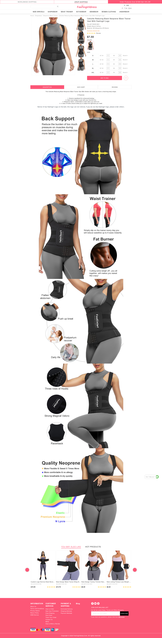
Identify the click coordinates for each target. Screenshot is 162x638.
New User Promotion (52, 611)
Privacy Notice (35, 611)
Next (135, 570)
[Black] (90, 45)
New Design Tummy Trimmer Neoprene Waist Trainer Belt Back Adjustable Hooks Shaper (93, 582)
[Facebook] (92, 603)
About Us (33, 606)
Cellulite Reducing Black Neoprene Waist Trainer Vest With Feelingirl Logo (82, 15)
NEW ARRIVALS (38, 12)
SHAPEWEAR (52, 12)
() (126, 8)
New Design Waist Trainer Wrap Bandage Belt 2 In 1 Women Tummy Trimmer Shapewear (68, 582)
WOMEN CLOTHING (109, 12)
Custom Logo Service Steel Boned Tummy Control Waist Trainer (43, 582)
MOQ (47, 621)
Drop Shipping (50, 613)
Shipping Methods (66, 611)
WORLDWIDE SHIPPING (27, 2)
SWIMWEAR (94, 12)
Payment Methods (66, 613)
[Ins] (98, 603)
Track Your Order (51, 617)
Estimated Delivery (67, 609)
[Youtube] (95, 603)
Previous (27, 570)
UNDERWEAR (124, 12)
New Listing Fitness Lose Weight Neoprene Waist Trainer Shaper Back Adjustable (119, 582)
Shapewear (38, 15)
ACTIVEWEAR (81, 12)
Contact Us (49, 619)
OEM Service (34, 615)
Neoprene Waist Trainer (50, 15)
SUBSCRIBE (124, 613)
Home (32, 15)
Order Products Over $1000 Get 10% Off (135, 2)
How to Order (50, 609)
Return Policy (34, 613)
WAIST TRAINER (67, 12)
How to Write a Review (53, 624)
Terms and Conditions (37, 608)
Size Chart (49, 615)
